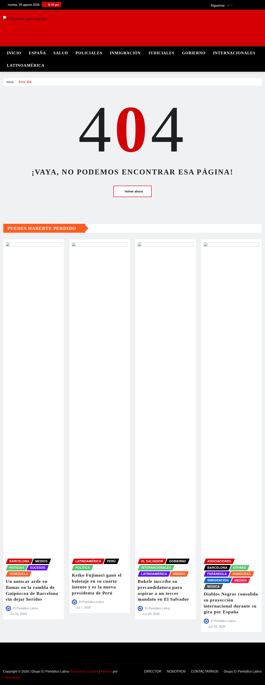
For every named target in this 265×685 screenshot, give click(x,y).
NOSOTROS (176, 671)
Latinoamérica (26, 65)
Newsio (106, 671)
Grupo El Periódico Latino (243, 671)
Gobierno (194, 53)
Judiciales (161, 53)
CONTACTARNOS (204, 671)
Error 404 (25, 82)
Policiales (89, 53)
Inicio (14, 53)
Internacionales (234, 53)
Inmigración (125, 53)
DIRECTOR (152, 671)
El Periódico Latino (25, 608)
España (37, 53)
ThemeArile (11, 677)
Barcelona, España (84, 671)
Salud (60, 53)
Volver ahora (134, 191)
